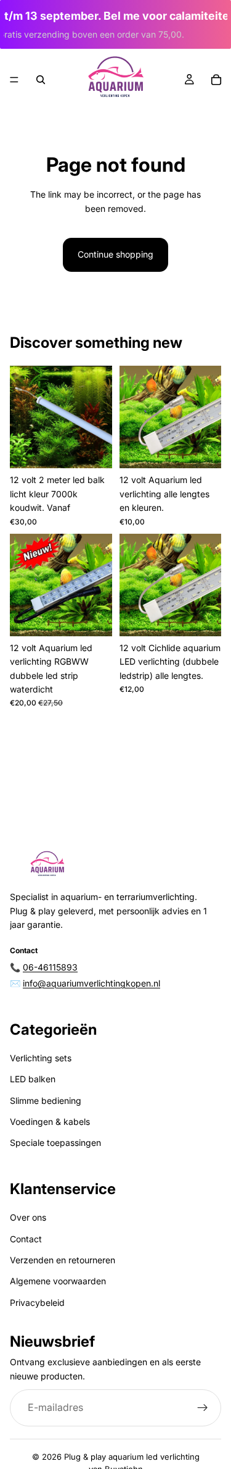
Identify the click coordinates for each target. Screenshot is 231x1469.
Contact (26, 1238)
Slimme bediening (45, 1100)
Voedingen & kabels (50, 1121)
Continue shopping (115, 254)
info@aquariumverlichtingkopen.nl (91, 983)
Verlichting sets (40, 1058)
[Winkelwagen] (216, 79)
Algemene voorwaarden (58, 1281)
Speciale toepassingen (55, 1142)
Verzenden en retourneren (62, 1260)
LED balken (32, 1079)
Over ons (28, 1217)
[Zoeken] (40, 79)
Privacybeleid (37, 1302)
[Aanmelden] (203, 1408)
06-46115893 (50, 966)
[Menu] (14, 79)
